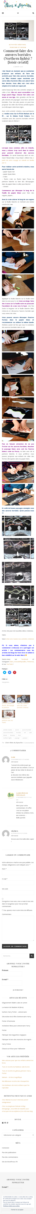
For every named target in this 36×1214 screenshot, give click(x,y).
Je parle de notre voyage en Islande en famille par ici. (18, 160)
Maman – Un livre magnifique (12, 1077)
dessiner (12, 735)
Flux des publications (9, 1152)
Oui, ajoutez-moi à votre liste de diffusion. (17, 910)
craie (30, 732)
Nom (4, 869)
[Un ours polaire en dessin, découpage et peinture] (8, 698)
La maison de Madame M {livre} (13, 1007)
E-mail (4, 879)
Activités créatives (17, 45)
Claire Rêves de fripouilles (14, 743)
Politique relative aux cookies (11, 1206)
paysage (17, 738)
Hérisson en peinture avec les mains (7, 720)
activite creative (7, 730)
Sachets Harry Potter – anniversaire (14, 1012)
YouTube (9, 664)
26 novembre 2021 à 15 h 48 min (20, 759)
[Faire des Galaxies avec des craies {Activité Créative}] (23, 698)
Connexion (5, 1148)
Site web (5, 889)
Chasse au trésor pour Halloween (13, 1049)
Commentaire (6, 914)
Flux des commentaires (10, 1157)
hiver (19, 735)
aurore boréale (26, 730)
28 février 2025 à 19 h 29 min (19, 833)
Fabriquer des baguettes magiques (14, 1035)
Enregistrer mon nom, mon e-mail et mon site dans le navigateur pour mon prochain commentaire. (17, 903)
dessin (5, 735)
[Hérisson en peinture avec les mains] (8, 713)
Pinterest (30, 662)
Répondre (14, 762)
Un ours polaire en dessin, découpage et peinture (8, 705)
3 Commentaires (28, 743)
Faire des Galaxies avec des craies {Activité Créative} (23, 705)
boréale (18, 732)
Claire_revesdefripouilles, (18, 662)
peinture (25, 738)
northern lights (7, 738)
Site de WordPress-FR (10, 1162)
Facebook (26, 659)
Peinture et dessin (18, 47)
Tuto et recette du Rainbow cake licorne (16, 1067)
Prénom (5, 970)
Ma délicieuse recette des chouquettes (15, 1081)
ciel (25, 732)
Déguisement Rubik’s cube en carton (14, 1003)
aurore (17, 730)
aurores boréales (8, 732)
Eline (13, 757)
